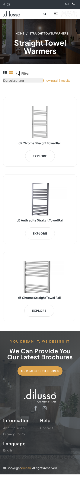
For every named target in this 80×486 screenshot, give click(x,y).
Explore (40, 156)
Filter (25, 73)
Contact (46, 428)
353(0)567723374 (74, 4)
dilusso (26, 468)
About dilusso (14, 428)
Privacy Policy (14, 434)
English (9, 450)
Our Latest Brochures (40, 371)
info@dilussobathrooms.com (67, 4)
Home (20, 33)
